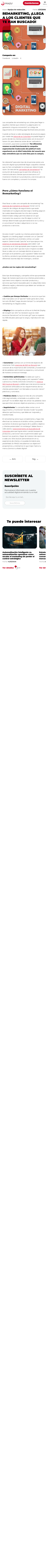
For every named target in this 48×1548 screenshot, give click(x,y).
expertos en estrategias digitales (15, 244)
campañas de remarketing (29, 170)
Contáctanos (32, 3)
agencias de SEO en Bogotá (26, 365)
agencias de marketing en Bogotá (15, 206)
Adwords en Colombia (22, 136)
